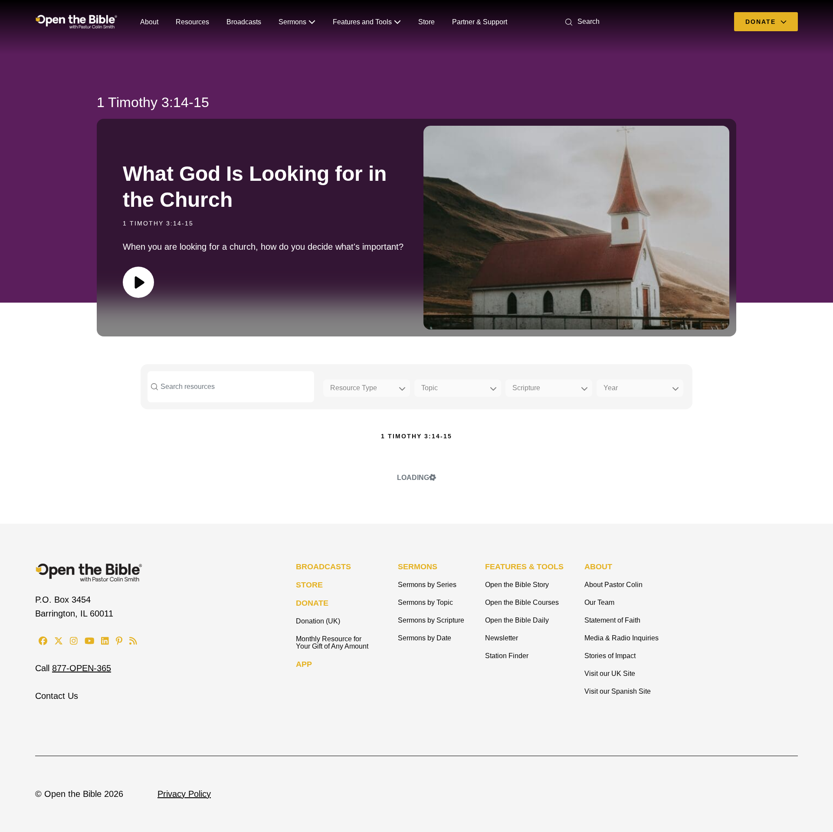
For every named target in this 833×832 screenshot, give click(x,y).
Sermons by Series (427, 584)
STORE (309, 585)
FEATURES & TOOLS (524, 567)
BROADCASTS (323, 567)
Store (426, 22)
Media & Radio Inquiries (621, 638)
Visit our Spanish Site (617, 691)
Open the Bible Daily (517, 620)
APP (304, 664)
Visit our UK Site (609, 673)
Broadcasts (243, 22)
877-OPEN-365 (81, 668)
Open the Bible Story (517, 584)
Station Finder (506, 655)
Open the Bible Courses (522, 602)
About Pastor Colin (613, 584)
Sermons (292, 22)
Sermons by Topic (425, 602)
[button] (581, 21)
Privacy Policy (184, 794)
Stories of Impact (610, 655)
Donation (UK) (318, 621)
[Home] (76, 21)
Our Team (599, 602)
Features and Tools (362, 22)
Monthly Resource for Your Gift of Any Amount (332, 642)
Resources (192, 22)
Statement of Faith (612, 620)
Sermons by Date (424, 638)
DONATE (312, 603)
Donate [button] (761, 21)
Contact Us (56, 696)
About (149, 22)
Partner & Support (479, 22)
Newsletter (501, 638)
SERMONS (417, 567)
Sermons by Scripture (431, 620)
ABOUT (598, 567)
